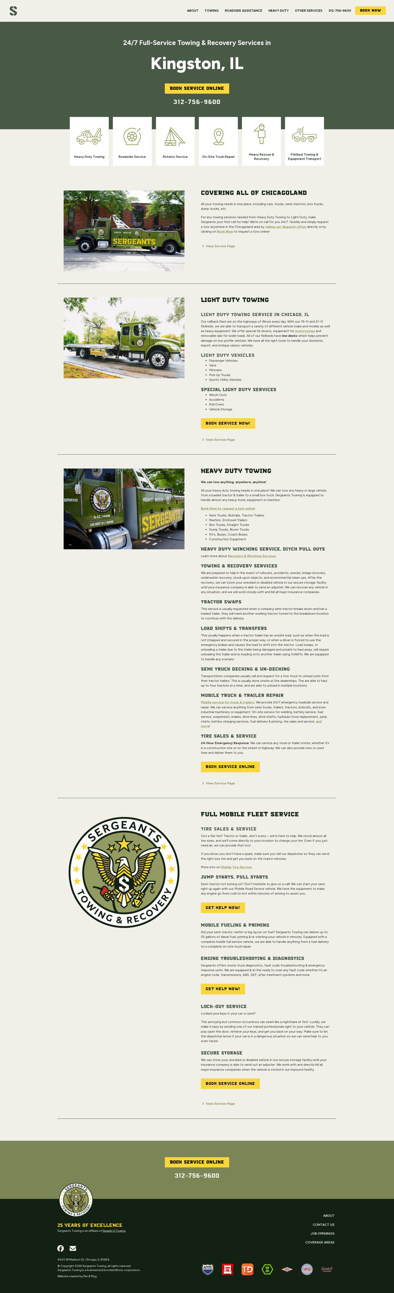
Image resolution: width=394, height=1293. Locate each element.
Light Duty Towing (235, 300)
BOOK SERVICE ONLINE (230, 767)
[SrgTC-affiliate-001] (207, 1269)
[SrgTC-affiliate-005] (287, 1269)
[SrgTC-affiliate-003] (307, 1269)
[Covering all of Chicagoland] (124, 232)
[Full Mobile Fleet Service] (124, 874)
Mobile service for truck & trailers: (228, 702)
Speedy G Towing (114, 1231)
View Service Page (220, 246)
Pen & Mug (90, 1276)
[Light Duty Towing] (124, 339)
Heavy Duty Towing (236, 471)
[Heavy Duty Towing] (124, 510)
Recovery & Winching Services (252, 556)
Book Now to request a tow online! (228, 508)
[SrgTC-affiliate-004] (326, 1269)
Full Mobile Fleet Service (250, 814)
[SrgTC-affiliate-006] (247, 1269)
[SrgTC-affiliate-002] (227, 1269)
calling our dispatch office (285, 227)
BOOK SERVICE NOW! (228, 423)
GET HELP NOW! (223, 908)
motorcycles (305, 331)
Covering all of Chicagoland (254, 193)
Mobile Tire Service (236, 867)
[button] (60, 1248)
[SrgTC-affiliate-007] (267, 1269)
